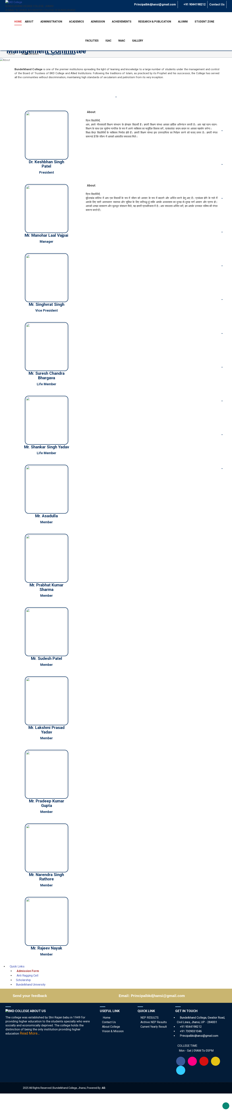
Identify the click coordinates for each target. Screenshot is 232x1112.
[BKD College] (13, 2)
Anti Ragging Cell (27, 975)
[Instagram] (192, 1061)
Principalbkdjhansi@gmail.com (154, 4)
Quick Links (16, 966)
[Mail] (215, 1061)
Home (11, 53)
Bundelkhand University (30, 984)
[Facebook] (180, 1061)
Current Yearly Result (153, 1026)
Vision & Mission (113, 1031)
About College (111, 1026)
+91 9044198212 (194, 4)
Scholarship (23, 980)
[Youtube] (203, 1061)
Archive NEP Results (153, 1022)
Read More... (30, 1033)
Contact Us (217, 4)
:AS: (103, 1087)
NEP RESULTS (149, 1017)
